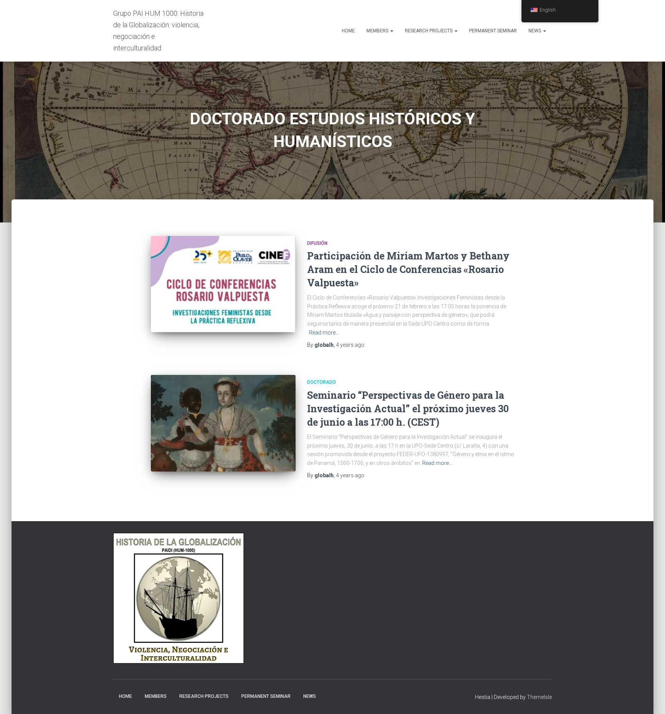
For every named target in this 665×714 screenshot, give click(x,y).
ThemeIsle (539, 697)
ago (350, 345)
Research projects (429, 30)
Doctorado (321, 382)
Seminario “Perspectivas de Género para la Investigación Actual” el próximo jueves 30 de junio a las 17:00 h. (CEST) (408, 408)
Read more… (324, 332)
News (535, 30)
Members (377, 30)
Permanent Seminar (493, 30)
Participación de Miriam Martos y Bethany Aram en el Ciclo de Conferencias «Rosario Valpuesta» (408, 269)
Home (348, 30)
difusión (317, 243)
